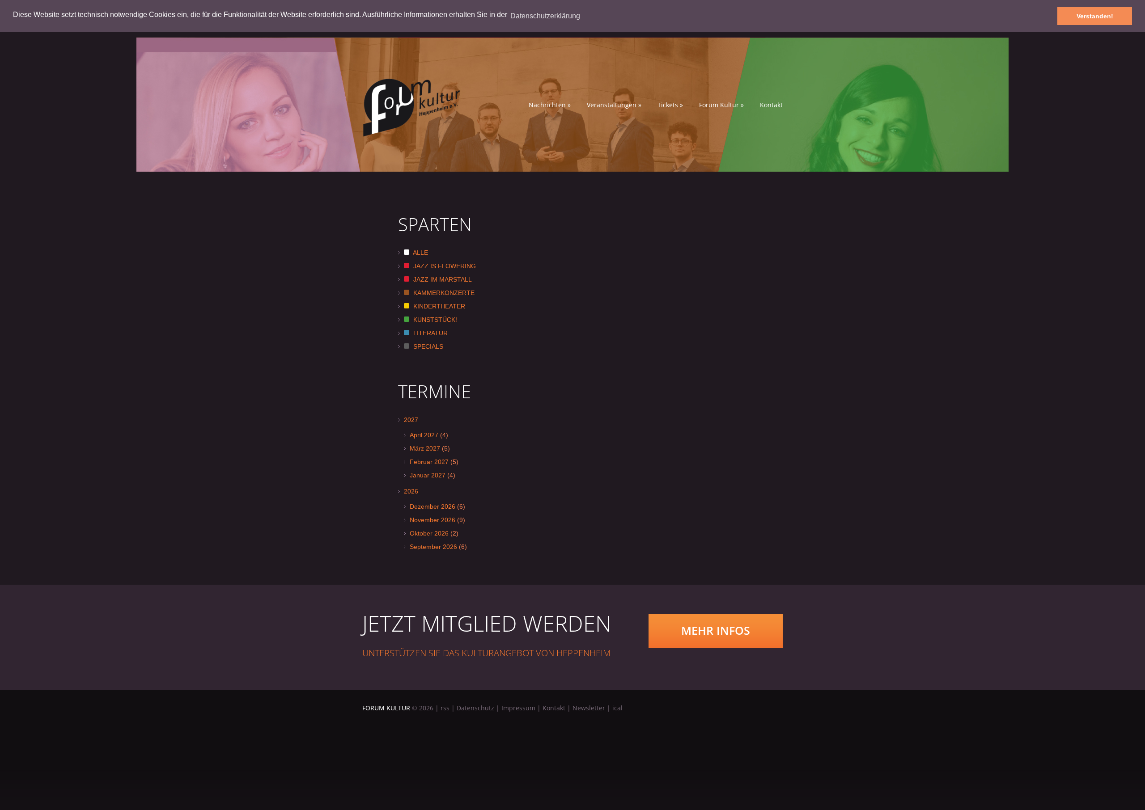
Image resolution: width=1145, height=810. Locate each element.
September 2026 (433, 546)
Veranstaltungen (614, 105)
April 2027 (424, 435)
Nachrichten (550, 105)
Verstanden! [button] (1095, 16)
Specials (427, 346)
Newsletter (588, 708)
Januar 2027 (427, 475)
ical (617, 708)
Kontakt (771, 105)
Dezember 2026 (432, 506)
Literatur (429, 333)
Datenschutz (475, 708)
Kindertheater (438, 306)
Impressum (518, 708)
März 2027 (425, 448)
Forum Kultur (721, 105)
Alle (419, 252)
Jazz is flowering (443, 266)
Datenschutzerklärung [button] (545, 16)
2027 (411, 419)
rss (445, 708)
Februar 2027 (429, 461)
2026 (411, 491)
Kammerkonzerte (443, 292)
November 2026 (432, 519)
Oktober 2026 (429, 533)
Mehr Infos (715, 630)
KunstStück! (434, 319)
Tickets (670, 105)
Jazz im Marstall (441, 279)
